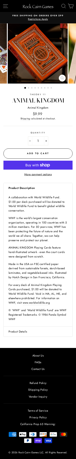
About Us (38, 355)
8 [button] (48, 88)
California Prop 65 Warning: (38, 424)
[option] (38, 17)
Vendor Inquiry (38, 397)
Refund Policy (38, 383)
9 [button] (52, 88)
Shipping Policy (38, 390)
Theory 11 (38, 94)
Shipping (25, 118)
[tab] (38, 188)
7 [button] (45, 88)
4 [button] (35, 88)
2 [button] (29, 88)
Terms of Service (38, 411)
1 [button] (25, 88)
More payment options (38, 174)
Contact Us (37, 369)
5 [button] (39, 88)
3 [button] (32, 88)
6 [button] (42, 88)
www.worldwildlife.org (36, 303)
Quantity (38, 132)
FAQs (38, 362)
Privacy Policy (38, 417)
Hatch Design (20, 277)
